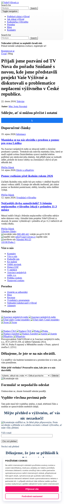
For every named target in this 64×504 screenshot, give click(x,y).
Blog (9, 27)
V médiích (12, 269)
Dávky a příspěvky (25, 170)
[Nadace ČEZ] (16, 331)
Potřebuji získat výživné (18, 16)
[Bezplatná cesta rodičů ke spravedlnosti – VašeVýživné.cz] (10, 2)
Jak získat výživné (15, 19)
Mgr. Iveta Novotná (18, 106)
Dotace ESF (13, 267)
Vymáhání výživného (26, 197)
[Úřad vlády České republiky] (30, 319)
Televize (20, 101)
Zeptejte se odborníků (17, 292)
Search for (6, 5)
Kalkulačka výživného (17, 22)
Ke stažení (12, 261)
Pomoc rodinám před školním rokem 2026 (27, 175)
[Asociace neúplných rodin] (28, 317)
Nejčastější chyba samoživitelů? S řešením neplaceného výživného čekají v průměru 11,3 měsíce (29, 206)
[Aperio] (47, 333)
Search (34, 8)
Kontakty (11, 30)
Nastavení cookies (15, 280)
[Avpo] (9, 322)
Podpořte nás (13, 259)
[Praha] (40, 331)
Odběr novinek (14, 264)
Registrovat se (7, 51)
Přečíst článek (7, 167)
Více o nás (12, 256)
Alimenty (11, 305)
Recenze (11, 297)
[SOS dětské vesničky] (13, 336)
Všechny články (8, 231)
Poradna (11, 24)
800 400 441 (23, 234)
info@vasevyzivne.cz (25, 237)
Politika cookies (14, 278)
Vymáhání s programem (18, 300)
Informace (21, 134)
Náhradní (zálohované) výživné (22, 303)
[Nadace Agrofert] (19, 333)
